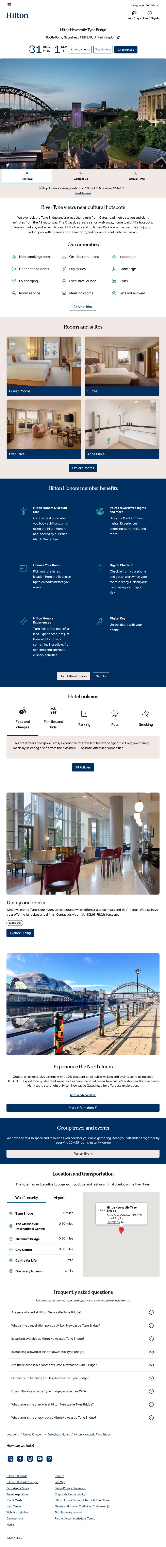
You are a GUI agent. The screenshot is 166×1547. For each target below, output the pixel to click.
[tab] (27, 176)
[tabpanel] (83, 190)
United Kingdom (33, 1434)
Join (145, 18)
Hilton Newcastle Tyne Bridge (92, 1434)
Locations (12, 1434)
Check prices (127, 49)
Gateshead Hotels (59, 1434)
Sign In (155, 18)
